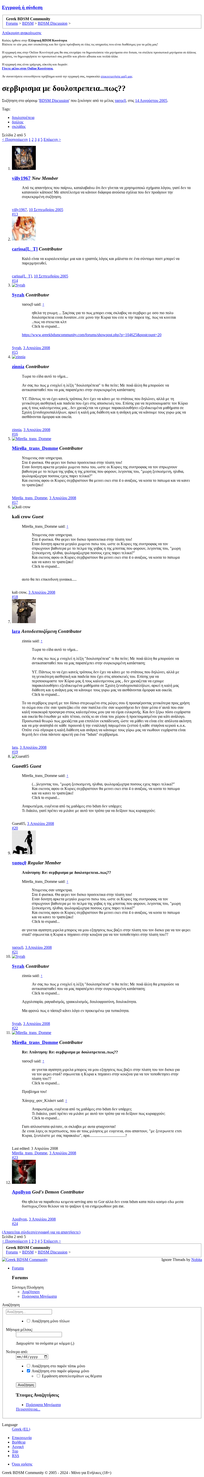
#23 (15, 1157)
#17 (15, 502)
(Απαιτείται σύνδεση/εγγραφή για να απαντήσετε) (41, 1232)
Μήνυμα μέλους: (19, 1329)
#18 (15, 597)
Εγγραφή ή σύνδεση (22, 7)
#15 (15, 352)
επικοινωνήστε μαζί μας (116, 76)
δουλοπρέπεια (23, 117)
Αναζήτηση (31, 1292)
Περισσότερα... (28, 1409)
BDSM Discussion (54, 100)
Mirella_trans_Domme (35, 448)
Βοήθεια (18, 1442)
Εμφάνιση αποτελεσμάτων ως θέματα (71, 1376)
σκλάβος (19, 126)
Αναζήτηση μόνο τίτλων (50, 1321)
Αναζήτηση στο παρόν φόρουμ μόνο (60, 1371)
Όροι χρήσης (22, 1464)
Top (15, 1451)
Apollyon (21, 1192)
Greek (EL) (21, 1429)
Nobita (196, 1259)
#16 (15, 434)
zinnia (18, 366)
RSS (15, 1456)
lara (16, 631)
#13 (15, 214)
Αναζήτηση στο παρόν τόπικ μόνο (58, 1366)
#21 (15, 952)
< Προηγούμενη (15, 139)
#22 (15, 1028)
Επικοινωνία (22, 1438)
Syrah (18, 294)
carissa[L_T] (25, 248)
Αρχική (18, 1447)
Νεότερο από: (17, 1352)
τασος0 (120, 100)
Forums (18, 1268)
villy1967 (21, 178)
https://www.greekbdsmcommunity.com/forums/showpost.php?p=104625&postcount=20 (91, 335)
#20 (15, 828)
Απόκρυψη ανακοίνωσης (21, 33)
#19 (15, 752)
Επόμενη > (52, 139)
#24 (15, 1224)
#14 (15, 280)
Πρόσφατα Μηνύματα (39, 1296)
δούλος (17, 122)
